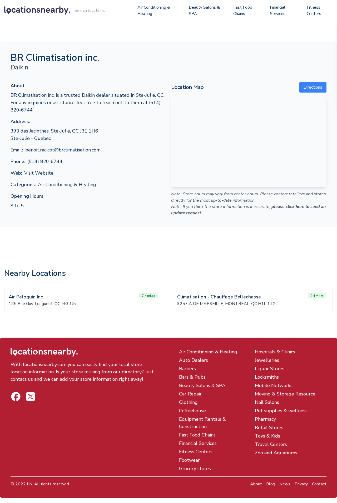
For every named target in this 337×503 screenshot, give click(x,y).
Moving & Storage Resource (285, 394)
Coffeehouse (192, 411)
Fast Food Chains (242, 10)
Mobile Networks (274, 385)
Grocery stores (195, 468)
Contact (319, 484)
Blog (270, 484)
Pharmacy (265, 419)
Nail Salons (267, 402)
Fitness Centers (314, 10)
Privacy (301, 484)
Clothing (188, 402)
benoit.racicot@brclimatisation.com (63, 150)
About (256, 484)
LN (29, 484)
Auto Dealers (193, 360)
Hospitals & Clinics (275, 352)
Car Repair (190, 394)
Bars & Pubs (192, 377)
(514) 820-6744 (44, 161)
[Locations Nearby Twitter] (16, 396)
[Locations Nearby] (37, 10)
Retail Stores (269, 427)
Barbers (187, 368)
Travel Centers (271, 444)
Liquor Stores (269, 368)
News (284, 484)
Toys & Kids (267, 436)
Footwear (189, 460)
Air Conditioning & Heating (153, 10)
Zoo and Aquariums (276, 453)
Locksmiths (267, 377)
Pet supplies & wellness (281, 411)
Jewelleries (267, 360)
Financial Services (277, 10)
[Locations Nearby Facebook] (30, 396)
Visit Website (38, 173)
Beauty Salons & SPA (204, 10)
